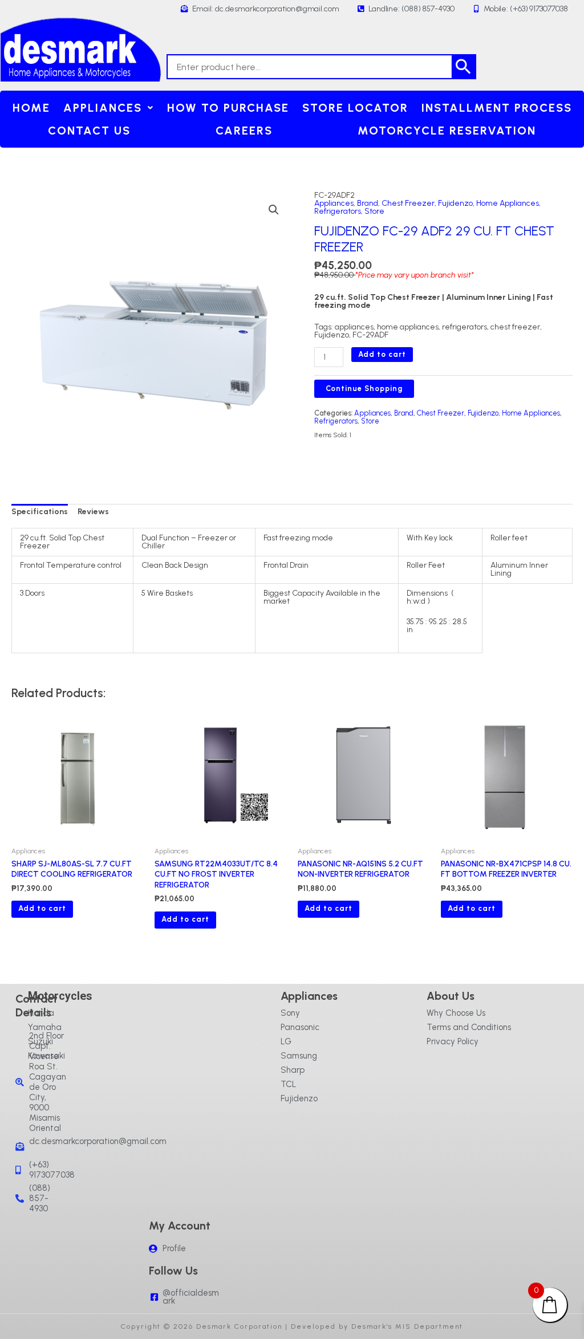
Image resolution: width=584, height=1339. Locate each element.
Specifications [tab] (39, 511)
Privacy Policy (452, 1041)
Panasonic (300, 1027)
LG (286, 1041)
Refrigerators (337, 211)
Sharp (293, 1070)
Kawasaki (46, 1056)
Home (31, 108)
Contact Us (89, 130)
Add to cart (382, 354)
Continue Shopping (364, 388)
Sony (290, 1013)
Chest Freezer (408, 203)
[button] (108, 107)
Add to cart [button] (42, 908)
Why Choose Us (456, 1013)
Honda (41, 1013)
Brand (367, 203)
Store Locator (355, 108)
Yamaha (45, 1027)
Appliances (102, 108)
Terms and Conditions (469, 1027)
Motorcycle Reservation (447, 130)
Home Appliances (507, 203)
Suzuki (40, 1041)
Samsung (299, 1056)
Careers (244, 130)
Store (374, 211)
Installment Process (496, 108)
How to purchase (228, 108)
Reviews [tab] (93, 511)
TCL (289, 1084)
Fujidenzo (455, 203)
